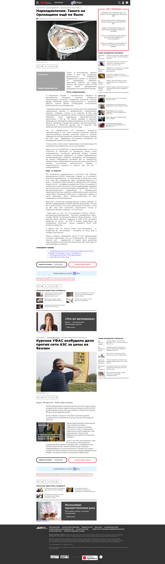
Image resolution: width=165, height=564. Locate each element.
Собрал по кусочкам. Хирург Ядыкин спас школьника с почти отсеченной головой (117, 57)
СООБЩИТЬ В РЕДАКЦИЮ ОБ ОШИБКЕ (74, 531)
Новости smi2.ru (42, 332)
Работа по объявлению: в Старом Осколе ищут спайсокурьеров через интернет (85, 294)
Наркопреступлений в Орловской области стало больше (54, 305)
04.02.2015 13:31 (40, 8)
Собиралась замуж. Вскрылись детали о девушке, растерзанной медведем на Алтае (116, 348)
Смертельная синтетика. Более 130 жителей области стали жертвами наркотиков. (53, 294)
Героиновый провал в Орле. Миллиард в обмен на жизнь (53, 299)
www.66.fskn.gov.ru (42, 62)
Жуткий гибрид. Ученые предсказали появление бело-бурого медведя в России (117, 88)
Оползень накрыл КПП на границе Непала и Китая (116, 99)
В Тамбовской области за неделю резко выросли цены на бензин (54, 489)
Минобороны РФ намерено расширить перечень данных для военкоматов (116, 125)
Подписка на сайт (87, 527)
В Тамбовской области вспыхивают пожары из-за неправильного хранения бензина (85, 490)
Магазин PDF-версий (82, 529)
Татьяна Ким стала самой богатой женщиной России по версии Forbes (117, 105)
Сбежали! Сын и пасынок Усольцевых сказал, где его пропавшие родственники (117, 69)
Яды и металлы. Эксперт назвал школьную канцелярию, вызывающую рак (115, 374)
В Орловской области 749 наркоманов (65, 255)
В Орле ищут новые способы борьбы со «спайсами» (83, 299)
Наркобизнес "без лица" (59, 257)
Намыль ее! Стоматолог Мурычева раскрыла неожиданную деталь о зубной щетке (116, 367)
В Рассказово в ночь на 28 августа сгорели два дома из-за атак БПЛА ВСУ (113, 22)
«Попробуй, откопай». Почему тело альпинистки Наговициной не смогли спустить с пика (116, 63)
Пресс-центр (98, 527)
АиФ (47, 393)
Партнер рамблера (75, 556)
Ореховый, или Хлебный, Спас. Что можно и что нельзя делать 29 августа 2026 (113, 14)
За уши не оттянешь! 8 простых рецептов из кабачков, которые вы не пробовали (117, 76)
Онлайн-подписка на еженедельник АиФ (61, 529)
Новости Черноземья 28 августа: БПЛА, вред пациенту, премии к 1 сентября (113, 29)
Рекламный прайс (54, 527)
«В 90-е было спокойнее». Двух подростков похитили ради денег (116, 354)
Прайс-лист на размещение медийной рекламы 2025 (108, 529)
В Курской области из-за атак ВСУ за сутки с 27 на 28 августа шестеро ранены (113, 45)
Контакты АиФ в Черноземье (70, 527)
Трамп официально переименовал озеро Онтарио (116, 118)
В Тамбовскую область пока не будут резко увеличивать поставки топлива (53, 496)
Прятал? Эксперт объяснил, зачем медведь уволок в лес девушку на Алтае (116, 82)
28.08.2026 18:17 (40, 337)
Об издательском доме (111, 527)
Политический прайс (55, 531)
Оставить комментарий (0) (82, 264)
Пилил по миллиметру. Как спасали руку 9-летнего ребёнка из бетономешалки (113, 37)
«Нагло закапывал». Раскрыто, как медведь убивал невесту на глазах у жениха (117, 361)
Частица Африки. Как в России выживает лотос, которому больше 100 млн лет (116, 342)
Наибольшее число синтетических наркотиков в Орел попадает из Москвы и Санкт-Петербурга (70, 252)
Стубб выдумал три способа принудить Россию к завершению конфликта (116, 112)
